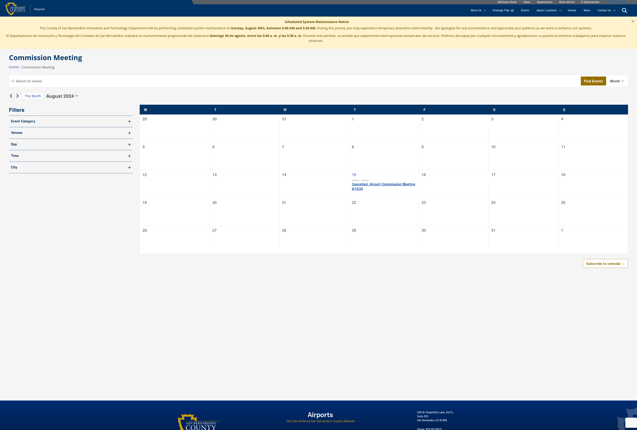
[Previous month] (11, 96)
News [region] (587, 10)
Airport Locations (546, 10)
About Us (476, 10)
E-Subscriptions (590, 2)
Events (14, 67)
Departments (544, 2)
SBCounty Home (507, 2)
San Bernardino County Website (333, 421)
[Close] (633, 21)
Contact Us (604, 10)
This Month (33, 95)
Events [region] (525, 10)
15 (354, 174)
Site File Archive (297, 421)
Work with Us (566, 2)
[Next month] (17, 96)
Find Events (593, 81)
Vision (526, 2)
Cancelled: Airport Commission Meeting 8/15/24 (383, 186)
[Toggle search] (624, 10)
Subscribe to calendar (603, 263)
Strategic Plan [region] (501, 10)
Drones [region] (572, 10)
